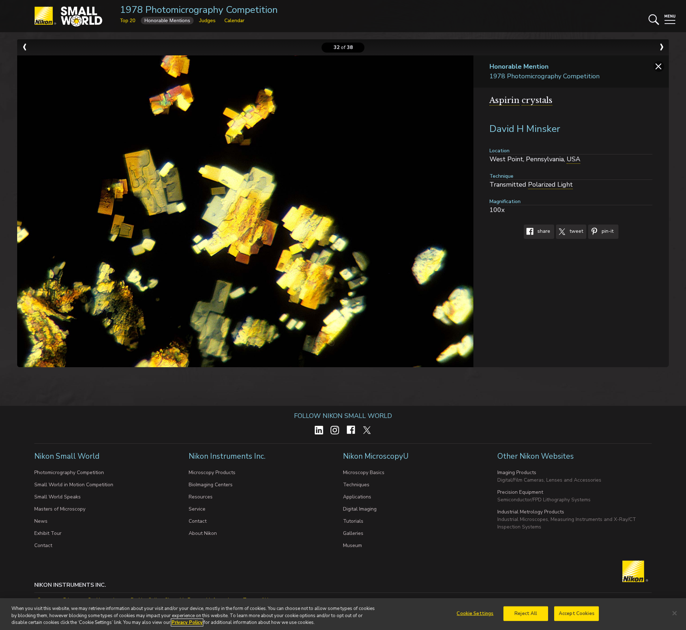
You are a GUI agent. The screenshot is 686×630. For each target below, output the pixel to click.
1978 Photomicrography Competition (199, 9)
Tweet (575, 231)
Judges (207, 20)
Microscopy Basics (363, 472)
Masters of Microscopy (59, 509)
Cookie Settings (475, 613)
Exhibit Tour (47, 533)
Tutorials (353, 521)
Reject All (525, 613)
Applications (357, 496)
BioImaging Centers (211, 484)
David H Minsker (524, 129)
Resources (201, 496)
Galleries (353, 533)
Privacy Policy (187, 622)
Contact (43, 545)
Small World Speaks (57, 496)
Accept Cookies (577, 613)
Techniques (356, 484)
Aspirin (504, 100)
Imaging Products (516, 472)
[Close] (674, 613)
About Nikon (203, 533)
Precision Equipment (520, 492)
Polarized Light (550, 184)
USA (573, 159)
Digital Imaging (360, 509)
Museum (352, 545)
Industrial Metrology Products (530, 511)
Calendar (234, 20)
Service (197, 509)
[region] (343, 614)
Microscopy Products (212, 472)
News (41, 521)
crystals (537, 100)
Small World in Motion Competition (73, 484)
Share (543, 231)
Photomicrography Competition (69, 472)
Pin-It (606, 231)
